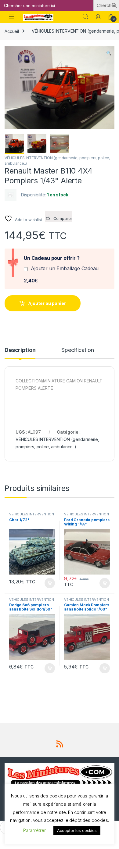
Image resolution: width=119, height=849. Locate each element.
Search (85, 16)
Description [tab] (20, 350)
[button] (114, 5)
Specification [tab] (77, 350)
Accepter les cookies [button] (77, 830)
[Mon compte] (98, 16)
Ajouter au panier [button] (48, 583)
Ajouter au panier (47, 303)
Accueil (12, 31)
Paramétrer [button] (34, 830)
